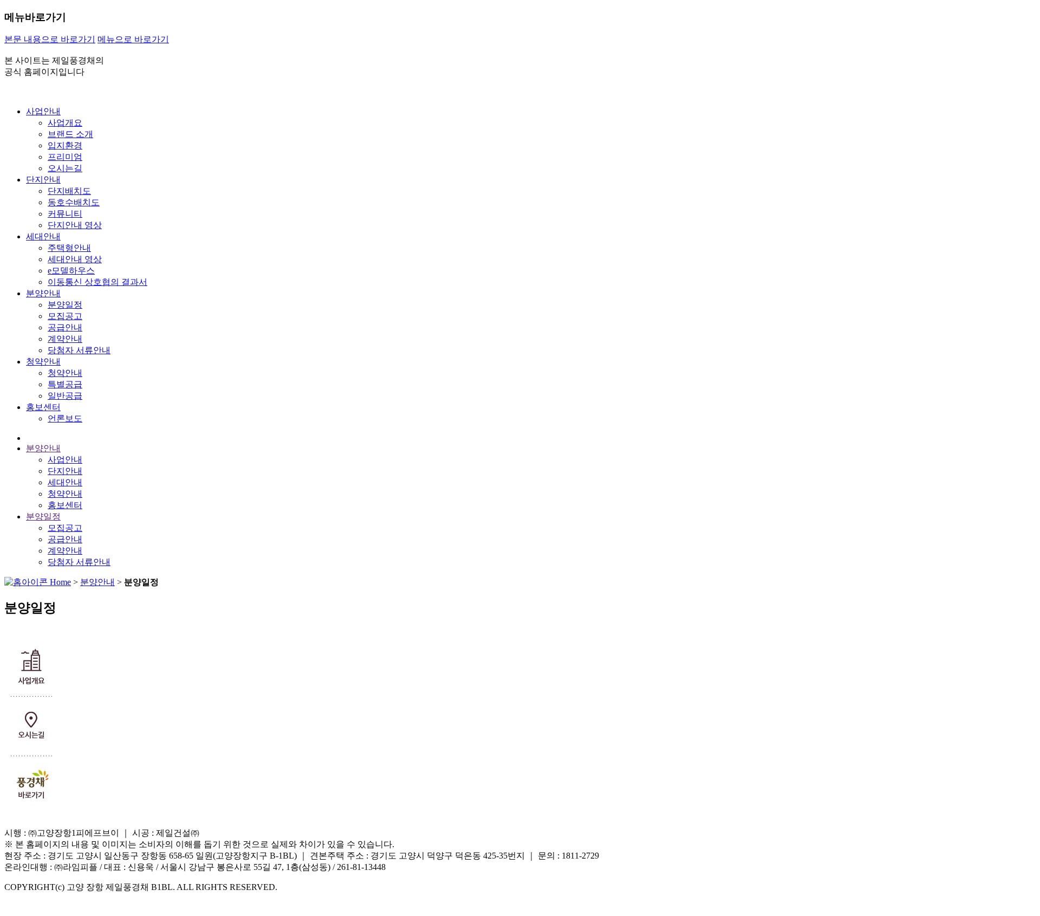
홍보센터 (43, 407)
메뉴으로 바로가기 (133, 39)
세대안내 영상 (75, 259)
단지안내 (43, 179)
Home (59, 582)
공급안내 (65, 327)
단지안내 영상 (75, 225)
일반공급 (65, 395)
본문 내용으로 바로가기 (49, 39)
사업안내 (43, 111)
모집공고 (65, 316)
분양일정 (65, 304)
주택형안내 (69, 247)
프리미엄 (65, 156)
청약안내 (43, 361)
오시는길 (65, 168)
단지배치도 (69, 191)
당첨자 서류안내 (79, 350)
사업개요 (65, 122)
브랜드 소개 (70, 134)
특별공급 (65, 384)
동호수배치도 (74, 202)
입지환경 (65, 145)
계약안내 (65, 338)
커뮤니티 (65, 213)
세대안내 (43, 236)
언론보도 (65, 418)
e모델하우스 (71, 270)
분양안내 (43, 293)
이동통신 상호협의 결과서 (97, 282)
